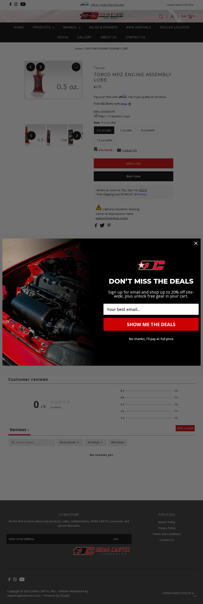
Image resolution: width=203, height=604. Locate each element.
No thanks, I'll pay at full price (151, 339)
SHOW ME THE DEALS (151, 324)
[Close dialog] (196, 243)
